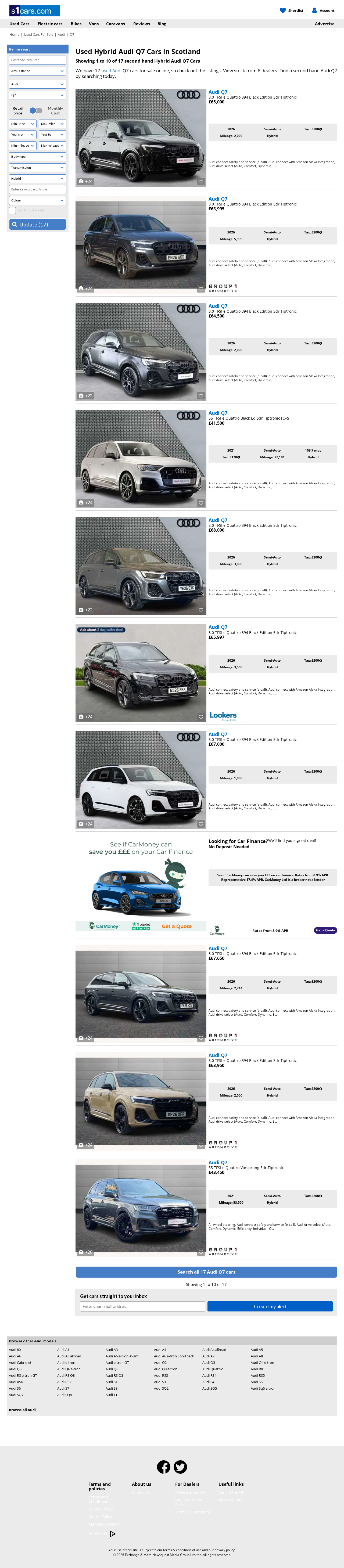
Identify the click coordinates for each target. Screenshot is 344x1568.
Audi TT (111, 1395)
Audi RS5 (258, 1375)
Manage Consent (104, 1524)
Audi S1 (111, 1382)
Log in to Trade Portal (188, 1502)
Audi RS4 (209, 1375)
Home (14, 34)
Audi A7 (208, 1356)
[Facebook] (163, 1470)
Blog (161, 23)
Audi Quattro (212, 1369)
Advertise (325, 23)
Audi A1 (63, 1349)
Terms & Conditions (193, 1512)
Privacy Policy (101, 1509)
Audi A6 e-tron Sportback (174, 1356)
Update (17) (33, 224)
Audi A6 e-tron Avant (122, 1356)
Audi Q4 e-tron (262, 1362)
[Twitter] (180, 1470)
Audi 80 (15, 1349)
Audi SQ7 (16, 1395)
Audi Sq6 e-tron (263, 1388)
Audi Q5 (15, 1369)
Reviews (141, 23)
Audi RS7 (64, 1382)
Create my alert (270, 1306)
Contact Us (141, 1492)
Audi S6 (15, 1388)
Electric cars (50, 23)
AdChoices (99, 1533)
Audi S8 (111, 1388)
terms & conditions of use (182, 1550)
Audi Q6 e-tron (69, 1369)
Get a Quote (325, 930)
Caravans (115, 23)
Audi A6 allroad (69, 1356)
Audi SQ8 (64, 1395)
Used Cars (19, 23)
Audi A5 (257, 1349)
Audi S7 (63, 1388)
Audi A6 (15, 1356)
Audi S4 (208, 1382)
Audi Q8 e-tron (165, 1369)
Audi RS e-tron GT (23, 1375)
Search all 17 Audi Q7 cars (206, 1272)
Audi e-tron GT (117, 1362)
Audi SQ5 (209, 1388)
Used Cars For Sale (38, 34)
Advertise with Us (191, 1492)
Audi (61, 34)
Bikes (76, 23)
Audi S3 (160, 1382)
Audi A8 (257, 1356)
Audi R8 (257, 1369)
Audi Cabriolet (20, 1362)
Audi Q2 (160, 1362)
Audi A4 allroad (214, 1349)
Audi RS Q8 (114, 1375)
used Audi (111, 71)
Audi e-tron (66, 1362)
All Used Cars (230, 1499)
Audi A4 (160, 1349)
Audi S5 (257, 1382)
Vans (94, 23)
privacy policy (224, 1550)
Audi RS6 (16, 1382)
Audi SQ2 (161, 1388)
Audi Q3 (208, 1362)
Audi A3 (112, 1349)
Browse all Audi (22, 1410)
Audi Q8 (112, 1369)
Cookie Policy (100, 1516)
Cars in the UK (231, 1492)
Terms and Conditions (98, 1499)
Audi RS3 (161, 1375)
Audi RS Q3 (66, 1375)
